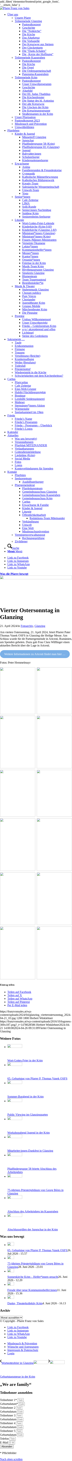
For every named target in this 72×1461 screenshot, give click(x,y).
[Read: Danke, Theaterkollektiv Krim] (10, 1297)
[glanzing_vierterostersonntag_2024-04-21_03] (36, 578)
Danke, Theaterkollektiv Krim (24, 1303)
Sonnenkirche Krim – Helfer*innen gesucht (32, 1276)
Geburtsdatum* (9, 1403)
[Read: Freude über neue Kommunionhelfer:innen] (10, 1284)
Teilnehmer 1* (9, 1400)
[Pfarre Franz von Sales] (14, 8)
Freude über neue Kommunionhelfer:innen (32, 1290)
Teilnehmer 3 (8, 1415)
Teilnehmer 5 (8, 1430)
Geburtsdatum (8, 1411)
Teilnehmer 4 (8, 1423)
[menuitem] (39, 71)
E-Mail (4, 1442)
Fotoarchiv (27, 625)
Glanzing (40, 625)
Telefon (5, 1438)
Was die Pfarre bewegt (14, 573)
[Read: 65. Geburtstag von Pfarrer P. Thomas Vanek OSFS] (10, 1244)
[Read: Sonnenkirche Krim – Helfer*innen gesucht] (10, 1271)
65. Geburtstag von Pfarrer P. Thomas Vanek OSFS (37, 1250)
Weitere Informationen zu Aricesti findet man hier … (34, 654)
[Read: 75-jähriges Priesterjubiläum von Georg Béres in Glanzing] (10, 1258)
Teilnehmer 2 (8, 1407)
